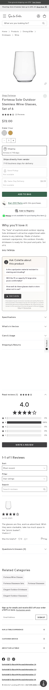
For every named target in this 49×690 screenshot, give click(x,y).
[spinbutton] (9, 140)
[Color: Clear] (4, 133)
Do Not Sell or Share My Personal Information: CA (19, 664)
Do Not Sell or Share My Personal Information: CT (19, 674)
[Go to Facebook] (3, 659)
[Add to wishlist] (45, 96)
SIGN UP (41, 617)
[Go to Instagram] (8, 659)
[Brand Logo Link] (20, 16)
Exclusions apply (23, 610)
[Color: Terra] (10, 133)
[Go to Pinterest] (13, 659)
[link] (44, 16)
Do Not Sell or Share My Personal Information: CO (19, 669)
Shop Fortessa (9, 95)
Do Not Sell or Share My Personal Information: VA (19, 680)
